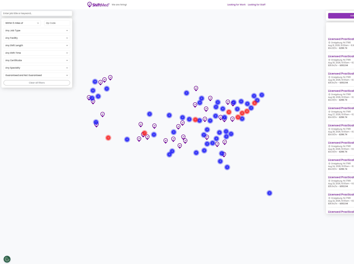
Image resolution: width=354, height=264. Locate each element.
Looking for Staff (257, 4)
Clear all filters (37, 82)
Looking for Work (236, 4)
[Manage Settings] (7, 259)
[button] (217, 144)
